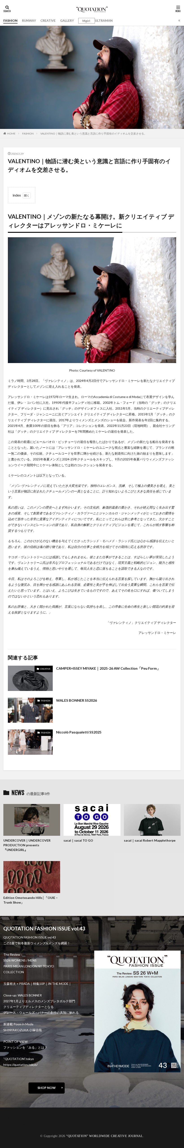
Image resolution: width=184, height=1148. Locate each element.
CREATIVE (48, 20)
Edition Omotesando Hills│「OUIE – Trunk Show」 (30, 900)
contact (13, 1121)
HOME (11, 133)
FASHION (10, 20)
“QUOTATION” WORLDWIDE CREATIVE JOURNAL (104, 1136)
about (12, 1118)
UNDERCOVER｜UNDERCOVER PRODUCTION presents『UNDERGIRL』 (26, 845)
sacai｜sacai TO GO (78, 840)
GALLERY (67, 20)
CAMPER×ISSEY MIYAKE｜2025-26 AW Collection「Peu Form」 (108, 668)
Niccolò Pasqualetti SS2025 (78, 732)
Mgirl (86, 20)
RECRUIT (15, 1127)
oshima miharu (18, 1124)
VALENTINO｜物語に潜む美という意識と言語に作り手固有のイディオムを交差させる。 (93, 133)
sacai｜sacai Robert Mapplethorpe (150, 840)
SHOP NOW (46, 1088)
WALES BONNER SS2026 (76, 700)
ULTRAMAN (104, 20)
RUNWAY (29, 20)
